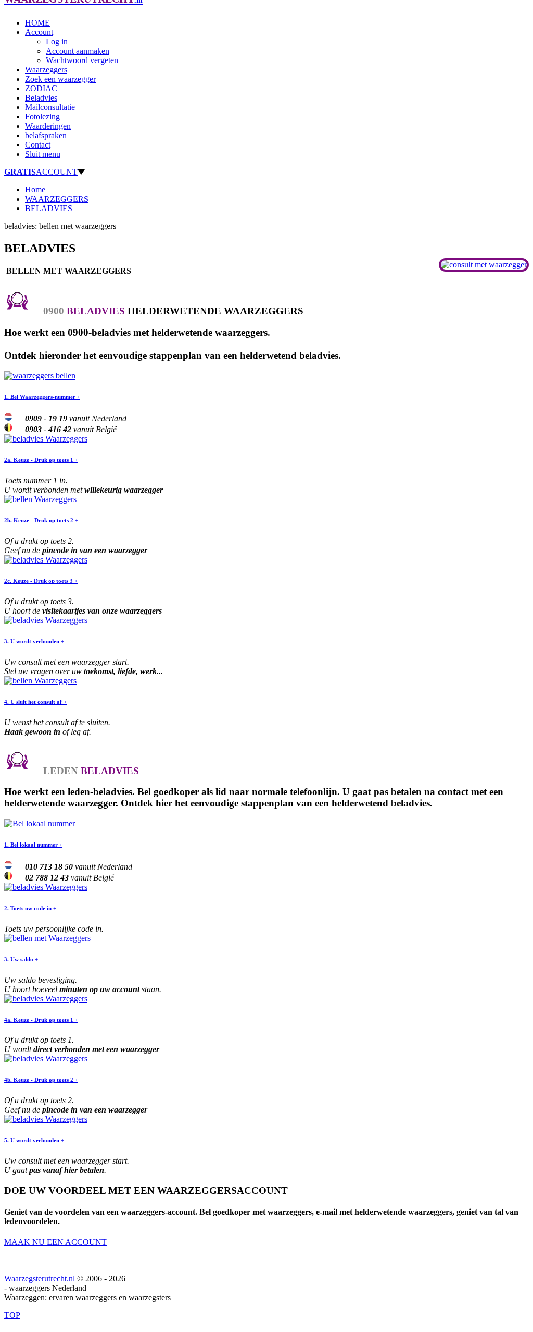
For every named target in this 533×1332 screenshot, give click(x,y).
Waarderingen (48, 125)
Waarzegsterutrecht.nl (39, 1278)
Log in (57, 41)
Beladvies (41, 97)
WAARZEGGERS (56, 198)
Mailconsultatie (50, 107)
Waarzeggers (46, 69)
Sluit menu (42, 154)
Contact (37, 144)
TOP (12, 1315)
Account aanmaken (77, 50)
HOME (37, 22)
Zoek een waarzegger (60, 79)
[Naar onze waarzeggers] (484, 264)
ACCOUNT (41, 171)
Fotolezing (42, 116)
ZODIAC (41, 88)
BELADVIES (48, 208)
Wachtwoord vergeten (82, 60)
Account (39, 32)
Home (35, 189)
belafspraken (46, 135)
